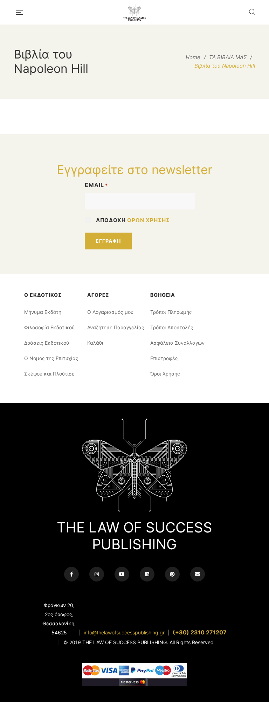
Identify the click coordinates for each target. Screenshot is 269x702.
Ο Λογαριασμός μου (110, 312)
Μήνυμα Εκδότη (42, 312)
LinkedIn (147, 574)
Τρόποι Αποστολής (171, 327)
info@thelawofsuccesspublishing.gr (124, 632)
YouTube (122, 574)
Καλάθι (95, 343)
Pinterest (172, 574)
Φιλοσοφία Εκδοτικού (49, 327)
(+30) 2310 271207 (200, 632)
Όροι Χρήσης (165, 374)
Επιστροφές (164, 358)
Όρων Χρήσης (148, 220)
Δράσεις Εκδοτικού (46, 343)
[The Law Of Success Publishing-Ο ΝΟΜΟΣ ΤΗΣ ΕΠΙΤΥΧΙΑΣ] (136, 12)
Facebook (71, 574)
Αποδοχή (133, 220)
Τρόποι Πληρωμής (171, 312)
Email (96, 184)
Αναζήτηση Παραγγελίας (113, 327)
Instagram (96, 574)
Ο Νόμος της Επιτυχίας (50, 358)
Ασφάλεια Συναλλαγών (176, 343)
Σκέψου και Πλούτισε (49, 374)
